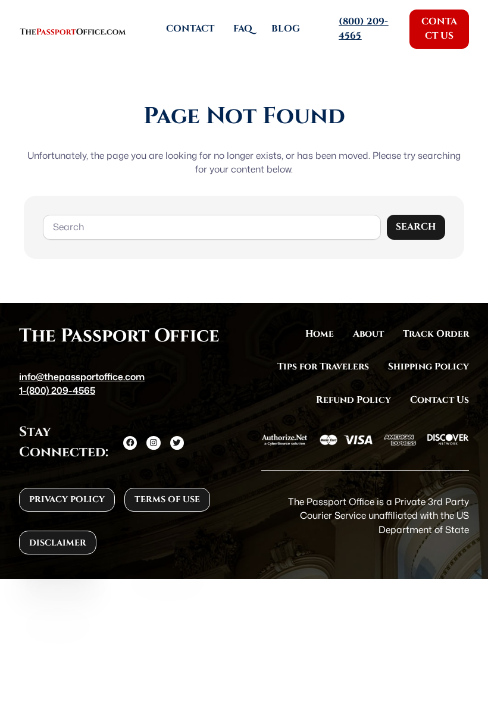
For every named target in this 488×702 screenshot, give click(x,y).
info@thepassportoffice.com (82, 376)
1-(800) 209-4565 (57, 390)
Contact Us (439, 28)
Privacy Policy (67, 499)
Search (416, 227)
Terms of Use (167, 499)
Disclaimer (57, 543)
